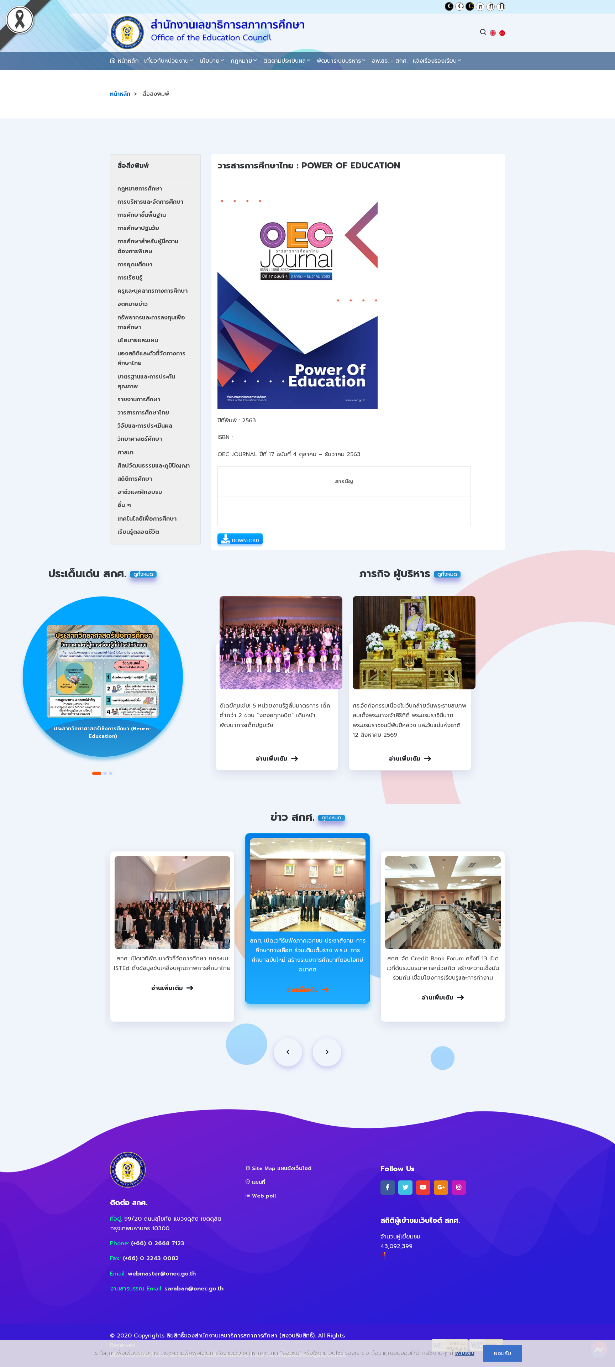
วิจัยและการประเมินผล (144, 426)
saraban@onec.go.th (194, 1288)
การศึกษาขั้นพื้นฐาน (141, 215)
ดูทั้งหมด (143, 574)
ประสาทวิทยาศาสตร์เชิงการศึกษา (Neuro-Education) (103, 732)
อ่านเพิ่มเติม (272, 759)
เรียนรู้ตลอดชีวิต (138, 532)
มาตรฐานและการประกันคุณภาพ (146, 381)
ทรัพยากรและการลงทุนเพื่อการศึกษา (151, 322)
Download (244, 540)
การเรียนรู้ (129, 277)
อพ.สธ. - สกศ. (390, 61)
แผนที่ (257, 1182)
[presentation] (288, 1052)
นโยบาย (210, 61)
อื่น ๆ (124, 505)
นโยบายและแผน (137, 340)
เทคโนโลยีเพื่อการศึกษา (147, 519)
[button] (96, 773)
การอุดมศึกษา (134, 264)
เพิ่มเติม (464, 1353)
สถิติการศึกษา (134, 479)
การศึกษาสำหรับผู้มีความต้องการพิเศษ (147, 246)
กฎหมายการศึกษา (139, 188)
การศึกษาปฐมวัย (138, 228)
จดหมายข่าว (132, 304)
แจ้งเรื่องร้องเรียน (435, 61)
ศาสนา (125, 452)
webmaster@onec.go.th (162, 1273)
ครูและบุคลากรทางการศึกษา (152, 291)
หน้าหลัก (127, 61)
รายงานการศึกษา (138, 399)
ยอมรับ (502, 1353)
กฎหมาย (241, 61)
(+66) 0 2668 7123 (157, 1243)
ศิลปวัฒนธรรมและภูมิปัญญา (153, 465)
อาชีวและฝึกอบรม (139, 492)
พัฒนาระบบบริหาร (339, 61)
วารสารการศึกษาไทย (143, 412)
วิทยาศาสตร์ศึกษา (139, 439)
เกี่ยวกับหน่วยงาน (166, 61)
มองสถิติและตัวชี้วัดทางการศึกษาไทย (151, 358)
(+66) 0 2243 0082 (151, 1258)
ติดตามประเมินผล (284, 61)
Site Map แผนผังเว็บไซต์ (280, 1168)
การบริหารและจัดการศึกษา (150, 202)
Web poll (263, 1196)
